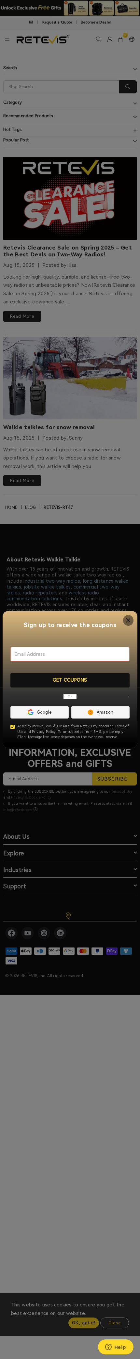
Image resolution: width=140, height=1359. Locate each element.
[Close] (128, 620)
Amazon (105, 712)
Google (44, 712)
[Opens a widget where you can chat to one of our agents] (115, 1347)
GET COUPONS (70, 680)
